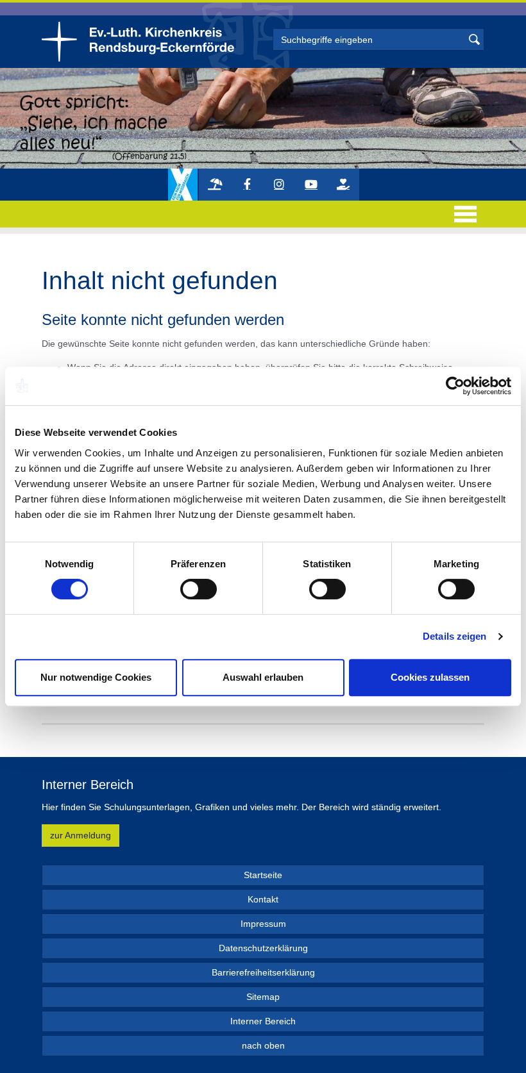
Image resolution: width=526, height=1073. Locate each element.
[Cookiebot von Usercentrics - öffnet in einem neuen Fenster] (455, 385)
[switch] (198, 589)
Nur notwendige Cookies (95, 677)
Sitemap (263, 997)
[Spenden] (343, 185)
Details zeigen (454, 636)
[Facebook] (247, 185)
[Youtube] (311, 185)
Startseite (263, 875)
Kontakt (263, 899)
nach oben (263, 1045)
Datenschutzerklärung (263, 948)
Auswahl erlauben (263, 677)
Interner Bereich (263, 1021)
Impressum (263, 924)
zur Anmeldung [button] (80, 835)
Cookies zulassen (430, 677)
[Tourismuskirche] (215, 185)
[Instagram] (279, 185)
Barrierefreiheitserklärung (263, 972)
